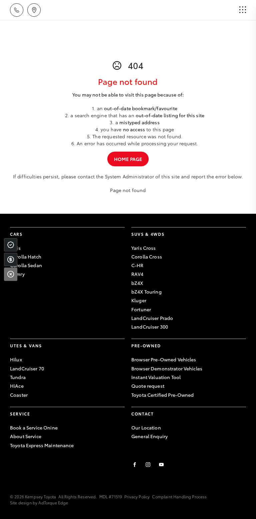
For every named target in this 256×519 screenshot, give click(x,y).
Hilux (16, 359)
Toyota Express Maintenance (42, 445)
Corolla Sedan (26, 265)
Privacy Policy (137, 496)
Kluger (138, 300)
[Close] (10, 274)
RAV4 (137, 274)
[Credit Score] (10, 244)
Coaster (19, 394)
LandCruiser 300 (149, 326)
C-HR (137, 265)
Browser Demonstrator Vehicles (166, 368)
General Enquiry (149, 436)
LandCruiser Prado (152, 318)
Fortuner (141, 309)
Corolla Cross (146, 256)
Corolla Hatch (25, 256)
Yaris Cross (143, 247)
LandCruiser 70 (27, 368)
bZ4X (137, 283)
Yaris (15, 247)
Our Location (146, 427)
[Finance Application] (10, 259)
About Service (25, 436)
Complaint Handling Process (179, 496)
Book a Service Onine (34, 427)
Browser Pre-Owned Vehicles (163, 359)
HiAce (17, 385)
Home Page (128, 159)
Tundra (18, 377)
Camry (17, 274)
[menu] (242, 10)
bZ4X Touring (146, 291)
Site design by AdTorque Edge (39, 502)
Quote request (147, 385)
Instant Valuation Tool (156, 377)
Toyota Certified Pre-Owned (162, 394)
